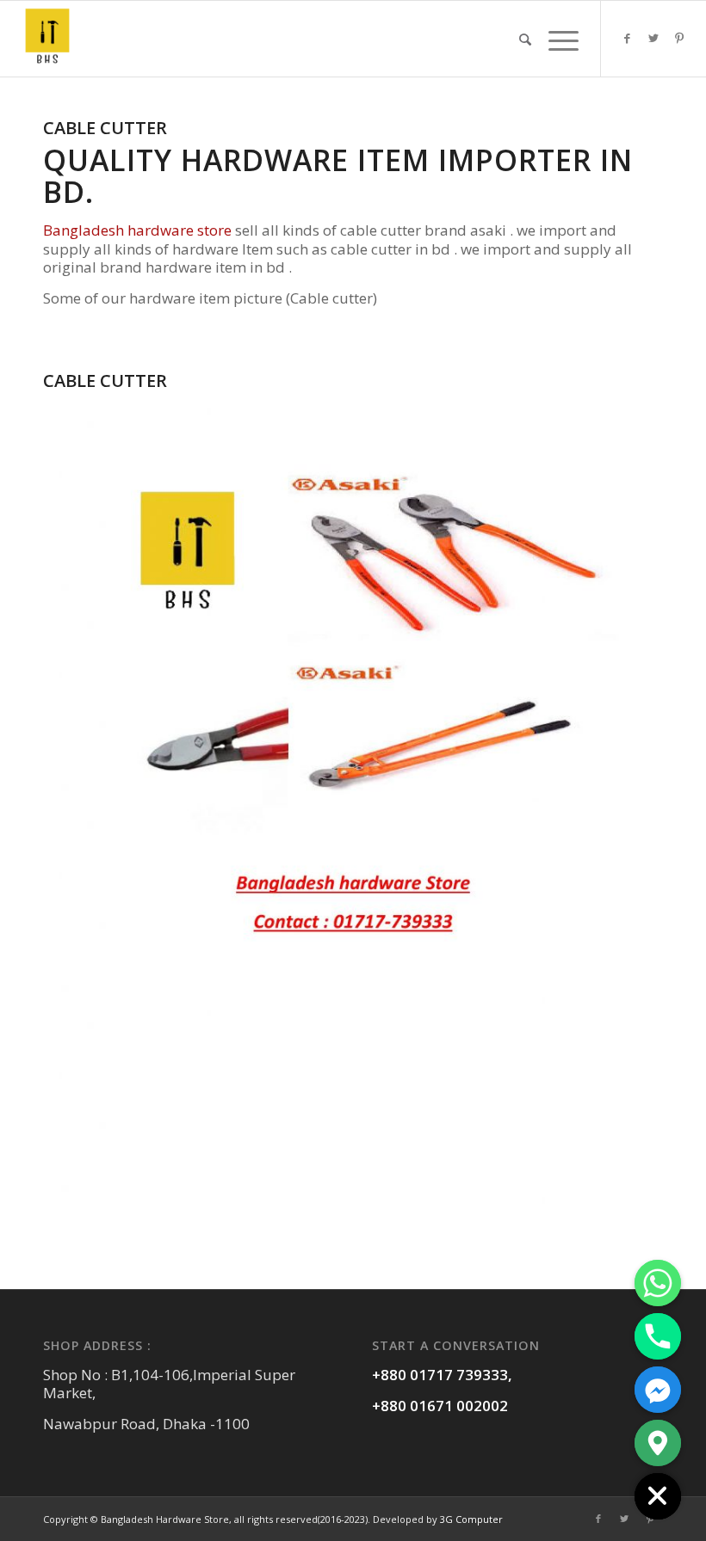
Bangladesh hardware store (139, 230)
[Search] (525, 39)
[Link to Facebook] (628, 38)
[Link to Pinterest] (679, 38)
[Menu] (559, 39)
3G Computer (471, 1519)
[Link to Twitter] (653, 38)
